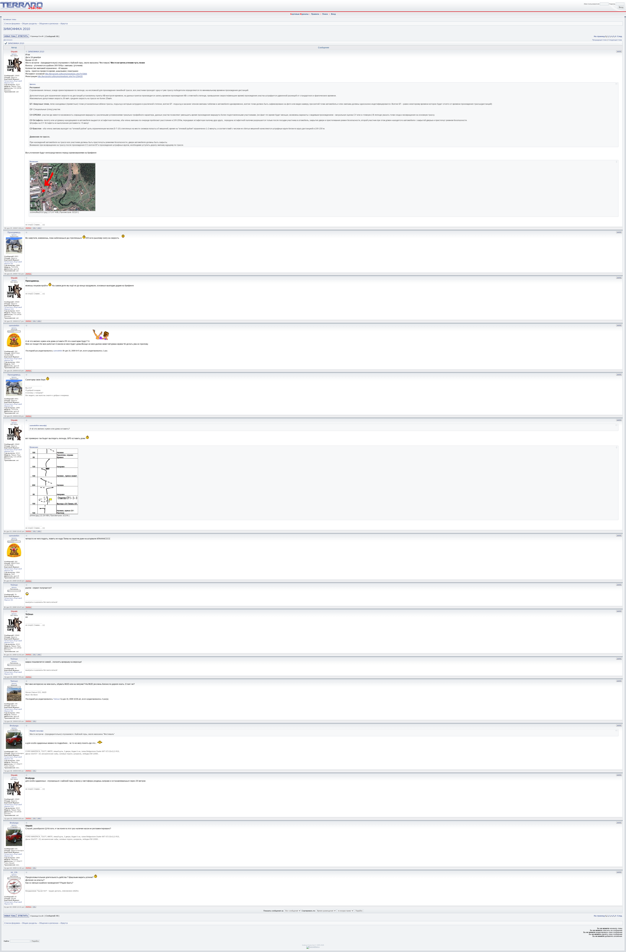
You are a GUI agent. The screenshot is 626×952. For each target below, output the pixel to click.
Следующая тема (615, 40)
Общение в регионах (48, 23)
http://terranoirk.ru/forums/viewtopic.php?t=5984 (66, 74)
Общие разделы (29, 23)
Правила (315, 14)
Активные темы (9, 19)
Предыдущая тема (599, 40)
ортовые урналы (299, 14)
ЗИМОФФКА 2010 (16, 29)
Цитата (14, 54)
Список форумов (12, 23)
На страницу (599, 36)
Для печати (8, 40)
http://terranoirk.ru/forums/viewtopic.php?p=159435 (60, 76)
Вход (333, 14)
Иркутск (64, 23)
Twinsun (56, 699)
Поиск (325, 14)
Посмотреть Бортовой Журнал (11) (13, 82)
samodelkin (57, 351)
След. (619, 36)
